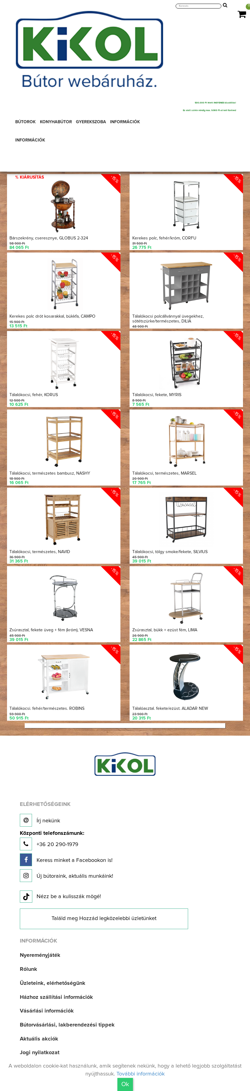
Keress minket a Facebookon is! (73, 860)
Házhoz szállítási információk (56, 997)
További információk (140, 1074)
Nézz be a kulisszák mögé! (69, 896)
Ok (125, 1084)
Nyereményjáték (40, 955)
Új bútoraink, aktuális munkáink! (74, 876)
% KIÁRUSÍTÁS (29, 177)
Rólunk (28, 969)
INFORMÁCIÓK (30, 140)
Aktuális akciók (39, 1039)
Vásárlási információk (47, 1011)
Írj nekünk (47, 821)
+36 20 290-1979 (52, 839)
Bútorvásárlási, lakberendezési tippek (67, 1025)
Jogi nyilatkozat (39, 1052)
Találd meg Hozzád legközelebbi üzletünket (104, 918)
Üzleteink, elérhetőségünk (52, 983)
